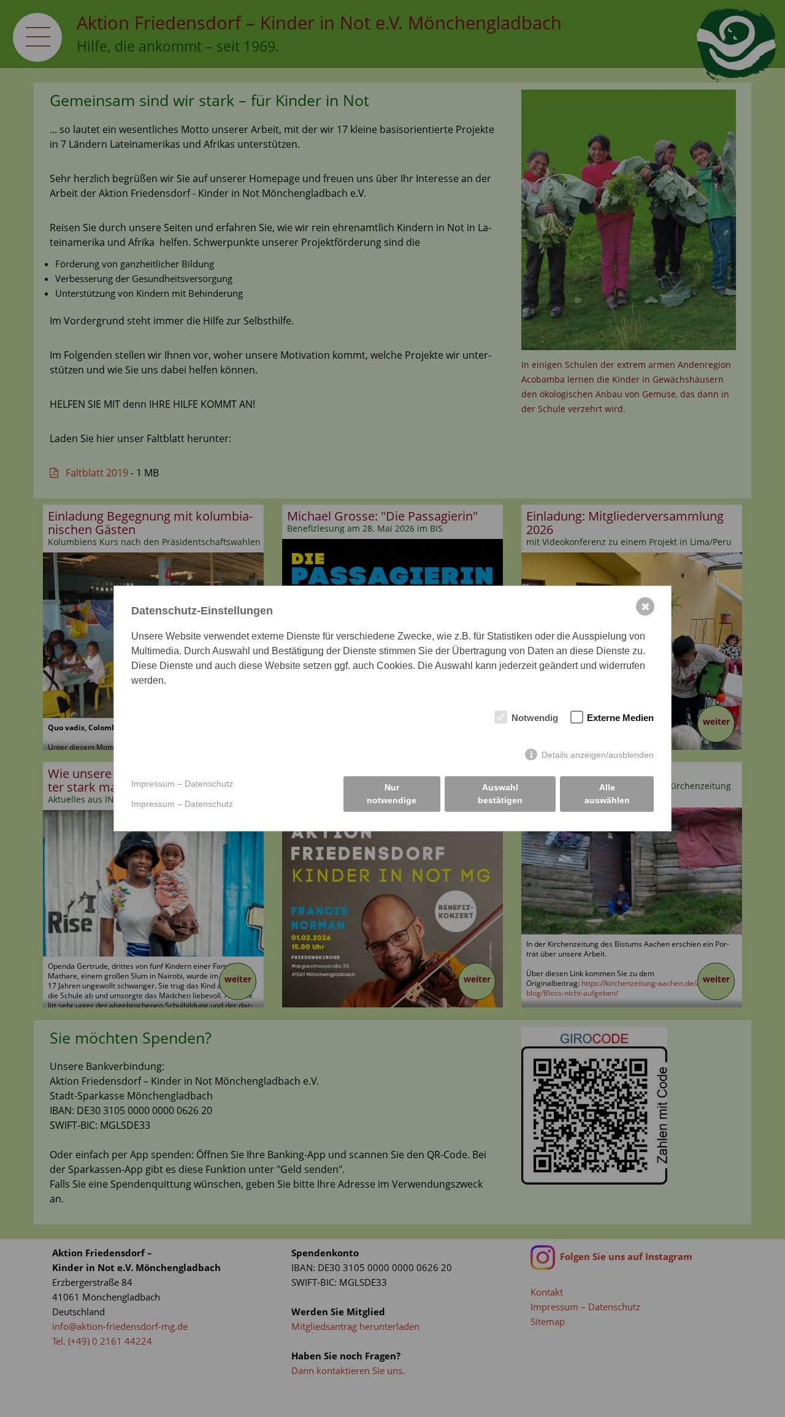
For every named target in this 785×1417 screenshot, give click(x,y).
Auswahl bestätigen (500, 793)
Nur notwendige (391, 793)
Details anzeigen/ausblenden (598, 755)
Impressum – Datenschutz (182, 784)
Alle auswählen (607, 793)
